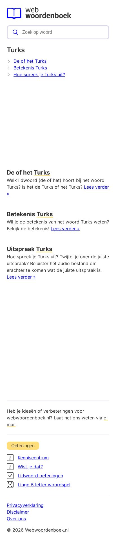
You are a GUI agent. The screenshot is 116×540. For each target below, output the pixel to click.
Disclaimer (18, 512)
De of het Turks (30, 61)
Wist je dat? (30, 466)
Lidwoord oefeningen (40, 475)
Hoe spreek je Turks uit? (39, 74)
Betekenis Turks (30, 68)
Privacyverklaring (25, 505)
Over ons (16, 518)
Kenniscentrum (33, 457)
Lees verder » (65, 228)
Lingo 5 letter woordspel (44, 484)
